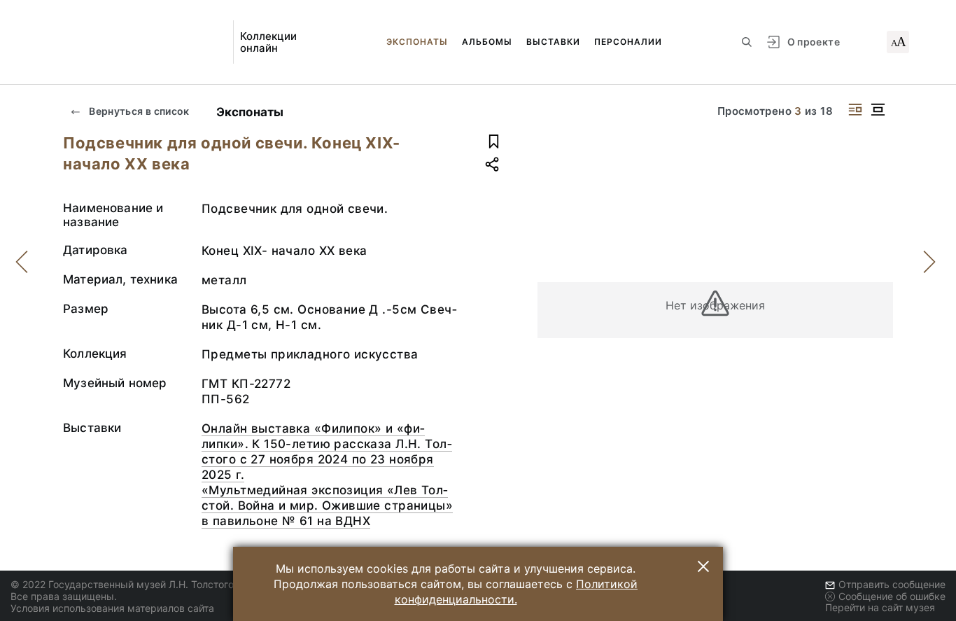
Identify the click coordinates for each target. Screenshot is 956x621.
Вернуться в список (138, 111)
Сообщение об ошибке (892, 596)
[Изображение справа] (855, 110)
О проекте (813, 42)
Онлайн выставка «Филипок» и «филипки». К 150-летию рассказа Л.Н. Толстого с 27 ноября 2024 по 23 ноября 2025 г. (327, 451)
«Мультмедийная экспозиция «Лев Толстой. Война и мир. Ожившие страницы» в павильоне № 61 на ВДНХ (327, 505)
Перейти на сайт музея (880, 607)
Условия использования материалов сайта (112, 608)
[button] (703, 566)
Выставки (553, 41)
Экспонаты (417, 41)
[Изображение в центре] (877, 110)
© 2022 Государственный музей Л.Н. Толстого (122, 584)
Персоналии (628, 41)
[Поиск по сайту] (747, 42)
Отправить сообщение (892, 584)
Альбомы (487, 41)
